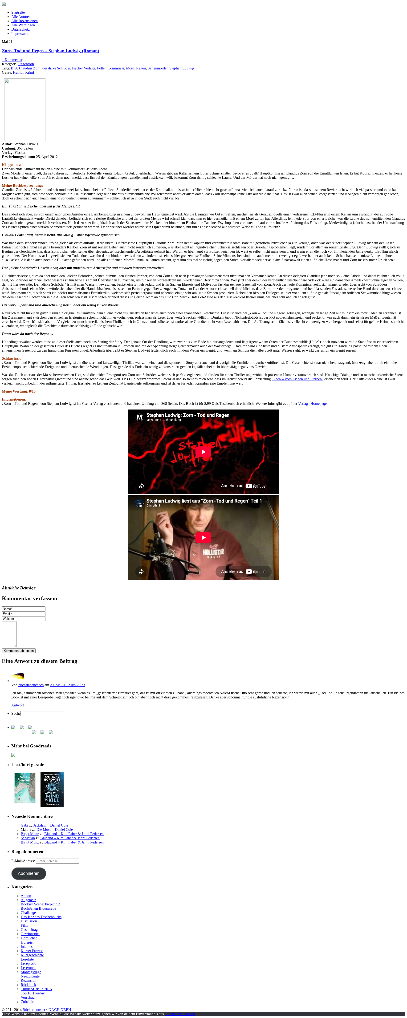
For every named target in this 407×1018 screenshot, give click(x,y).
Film (24, 925)
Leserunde (28, 968)
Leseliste (27, 959)
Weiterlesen (186, 1014)
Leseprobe (28, 963)
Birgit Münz (30, 834)
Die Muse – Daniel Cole (55, 829)
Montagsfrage (31, 972)
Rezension (26, 64)
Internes (27, 947)
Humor (18, 72)
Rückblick (28, 985)
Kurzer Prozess (32, 951)
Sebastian (28, 838)
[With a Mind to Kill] (52, 806)
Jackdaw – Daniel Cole (50, 825)
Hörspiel (27, 942)
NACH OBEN (60, 1010)
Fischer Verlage (83, 68)
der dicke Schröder (56, 68)
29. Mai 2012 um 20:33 (67, 685)
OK (167, 1014)
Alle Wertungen (23, 25)
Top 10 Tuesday (33, 993)
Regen (141, 68)
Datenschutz (20, 29)
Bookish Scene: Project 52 (40, 904)
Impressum (19, 34)
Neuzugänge (30, 976)
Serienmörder (157, 68)
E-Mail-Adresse (23, 861)
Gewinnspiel (30, 934)
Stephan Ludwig (181, 68)
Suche (15, 713)
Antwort (17, 705)
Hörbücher (29, 938)
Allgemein (28, 900)
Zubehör (27, 1002)
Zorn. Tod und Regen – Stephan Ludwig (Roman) (50, 50)
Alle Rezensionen (24, 21)
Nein (174, 1014)
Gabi (24, 825)
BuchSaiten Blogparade (38, 908)
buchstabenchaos (31, 685)
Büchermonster (34, 1010)
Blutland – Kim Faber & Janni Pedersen (74, 834)
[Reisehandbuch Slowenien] (25, 803)
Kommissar (115, 68)
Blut (14, 68)
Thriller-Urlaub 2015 (36, 989)
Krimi (29, 72)
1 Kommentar (12, 60)
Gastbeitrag (29, 930)
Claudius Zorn (30, 68)
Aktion (26, 896)
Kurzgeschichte (32, 955)
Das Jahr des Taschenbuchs (41, 917)
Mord (130, 68)
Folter (101, 68)
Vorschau (28, 997)
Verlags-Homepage (312, 404)
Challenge (28, 913)
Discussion (29, 921)
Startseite (18, 12)
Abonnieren (29, 873)
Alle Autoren (21, 17)
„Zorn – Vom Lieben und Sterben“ (297, 379)
